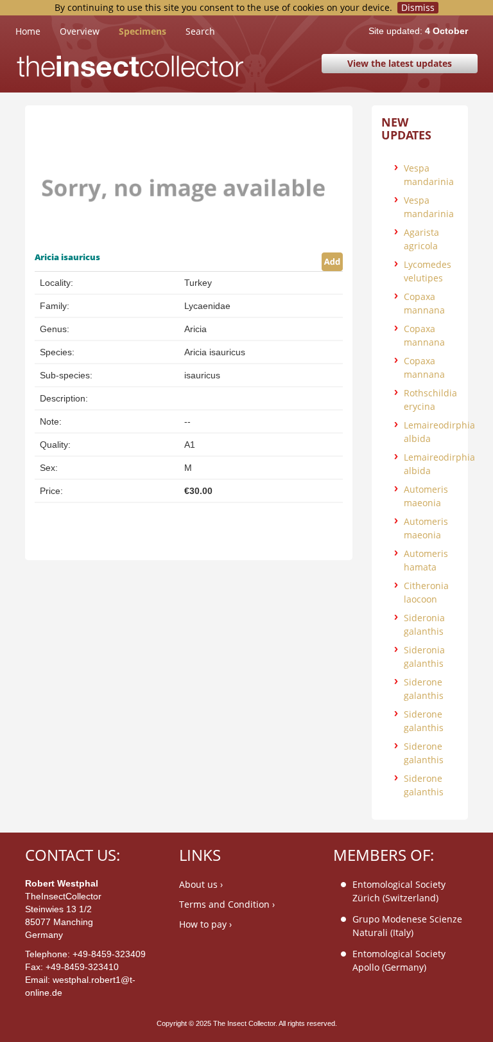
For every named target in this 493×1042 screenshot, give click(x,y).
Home (37, 30)
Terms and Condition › (227, 904)
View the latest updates (399, 63)
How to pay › (205, 924)
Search (200, 31)
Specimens (142, 31)
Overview (79, 31)
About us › (201, 884)
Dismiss (418, 7)
